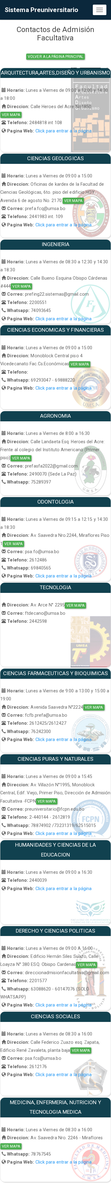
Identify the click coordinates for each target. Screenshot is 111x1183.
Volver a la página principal (55, 57)
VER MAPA (11, 115)
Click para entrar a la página (63, 130)
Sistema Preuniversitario (41, 10)
